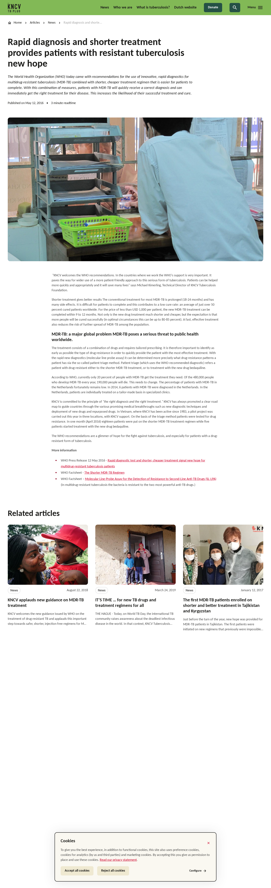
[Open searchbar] (235, 7)
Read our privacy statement (118, 860)
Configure (195, 870)
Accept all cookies (77, 871)
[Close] (208, 843)
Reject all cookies (113, 871)
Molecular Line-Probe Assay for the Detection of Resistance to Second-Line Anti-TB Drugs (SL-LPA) (150, 479)
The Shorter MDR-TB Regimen (104, 473)
